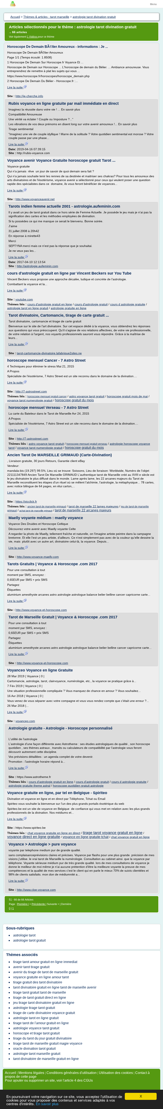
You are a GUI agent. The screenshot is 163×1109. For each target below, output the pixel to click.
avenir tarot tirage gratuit (31, 967)
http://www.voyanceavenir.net (35, 199)
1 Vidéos (32, 36)
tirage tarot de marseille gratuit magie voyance (47, 1043)
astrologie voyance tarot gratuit (36, 1028)
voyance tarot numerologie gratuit (29, 400)
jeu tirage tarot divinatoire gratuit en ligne (43, 1002)
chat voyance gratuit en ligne (130, 837)
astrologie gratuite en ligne (68, 308)
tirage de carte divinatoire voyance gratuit (44, 1013)
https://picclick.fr (26, 501)
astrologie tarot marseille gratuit (36, 1053)
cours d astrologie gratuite (127, 304)
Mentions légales (31, 1073)
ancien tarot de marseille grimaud (46, 506)
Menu (153, 4)
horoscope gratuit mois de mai (127, 396)
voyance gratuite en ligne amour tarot (41, 977)
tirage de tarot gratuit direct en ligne (39, 997)
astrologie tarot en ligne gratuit (27, 308)
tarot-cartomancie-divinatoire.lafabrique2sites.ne (49, 353)
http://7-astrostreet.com (31, 391)
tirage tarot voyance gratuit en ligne (112, 833)
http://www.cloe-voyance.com (36, 889)
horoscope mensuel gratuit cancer (47, 396)
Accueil (10, 1073)
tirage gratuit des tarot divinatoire (37, 982)
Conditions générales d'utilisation (71, 1073)
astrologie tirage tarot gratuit (34, 1008)
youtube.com (24, 299)
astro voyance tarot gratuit (86, 396)
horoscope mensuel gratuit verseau (86, 443)
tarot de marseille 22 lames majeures (93, 506)
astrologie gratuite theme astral (29, 785)
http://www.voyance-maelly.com (38, 556)
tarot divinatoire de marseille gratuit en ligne (46, 1059)
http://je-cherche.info (29, 96)
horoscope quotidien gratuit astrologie (78, 785)
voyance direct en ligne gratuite (33, 837)
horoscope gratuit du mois (74, 400)
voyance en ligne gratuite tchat (85, 837)
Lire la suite (15, 87)
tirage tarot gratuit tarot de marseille (39, 992)
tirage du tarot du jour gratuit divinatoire (42, 1038)
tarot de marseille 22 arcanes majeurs (83, 510)
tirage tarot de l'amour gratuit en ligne (41, 1023)
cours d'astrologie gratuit (91, 304)
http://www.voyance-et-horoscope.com (41, 610)
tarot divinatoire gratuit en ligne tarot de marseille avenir (54, 987)
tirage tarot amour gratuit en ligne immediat (45, 962)
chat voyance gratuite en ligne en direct (53, 833)
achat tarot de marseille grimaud (35, 510)
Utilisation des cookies (116, 1073)
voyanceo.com (25, 721)
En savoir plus (47, 1104)
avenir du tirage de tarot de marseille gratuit (45, 972)
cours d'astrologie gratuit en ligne (49, 304)
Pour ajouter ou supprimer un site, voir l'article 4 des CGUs (49, 1080)
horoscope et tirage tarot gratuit (36, 1033)
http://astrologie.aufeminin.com (37, 266)
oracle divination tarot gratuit (34, 1048)
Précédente (39, 904)
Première (22, 904)
